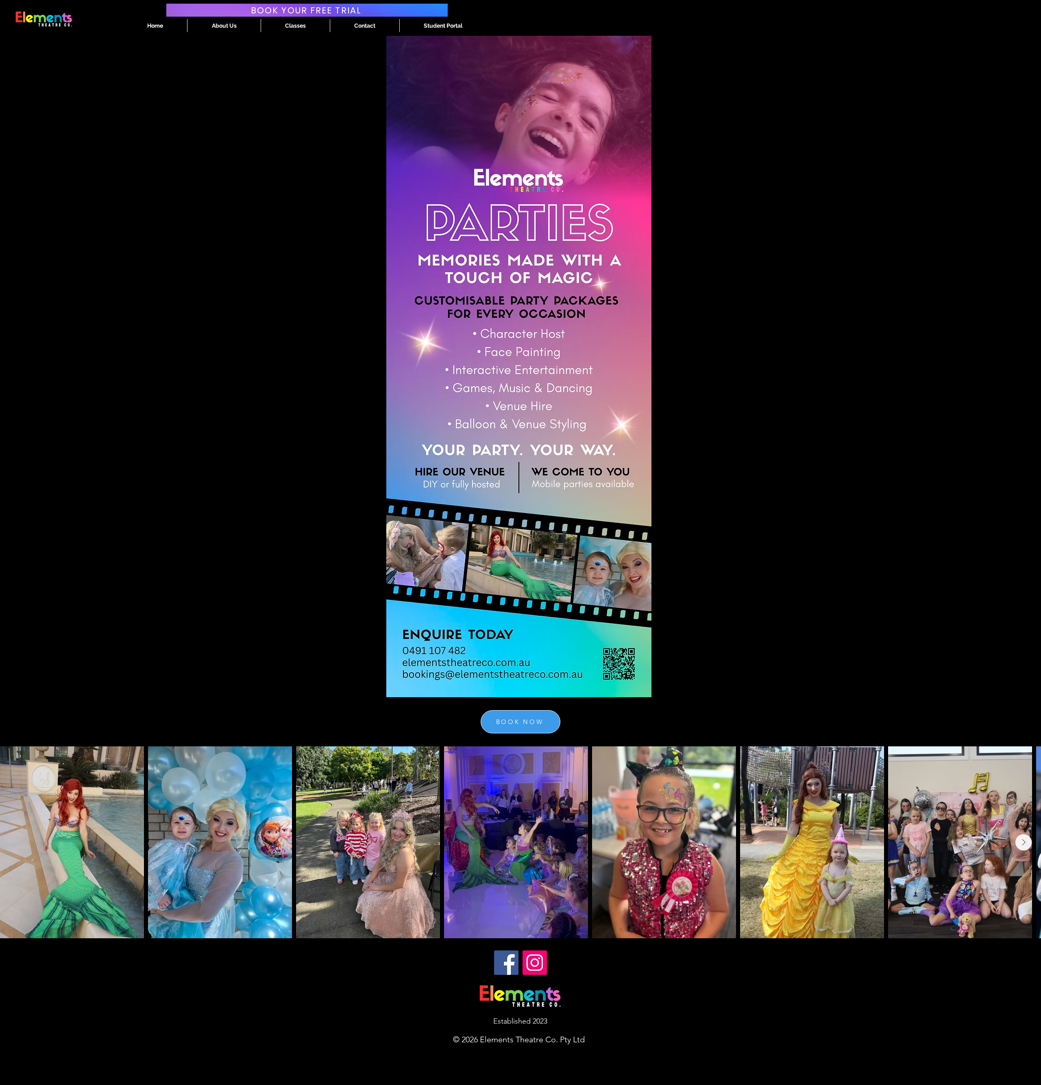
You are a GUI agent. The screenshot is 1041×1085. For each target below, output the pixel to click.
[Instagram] (535, 962)
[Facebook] (506, 962)
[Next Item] (1023, 842)
